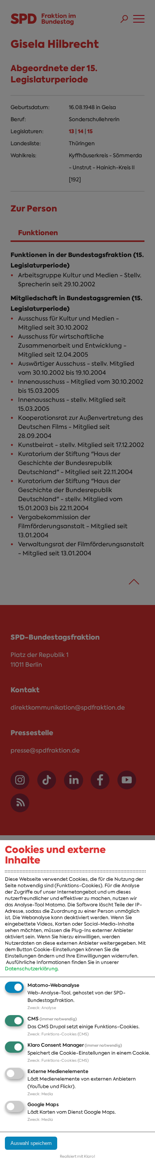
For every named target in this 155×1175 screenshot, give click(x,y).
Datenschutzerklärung (31, 968)
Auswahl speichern (31, 1143)
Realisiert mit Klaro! (77, 1156)
